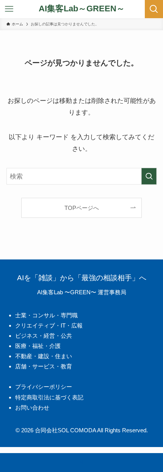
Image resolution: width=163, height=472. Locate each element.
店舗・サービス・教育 (43, 366)
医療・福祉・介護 (38, 346)
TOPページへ (81, 208)
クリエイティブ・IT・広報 (49, 325)
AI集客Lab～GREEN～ (82, 9)
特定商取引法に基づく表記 (49, 397)
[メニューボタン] (9, 9)
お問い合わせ (32, 407)
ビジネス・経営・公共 (43, 335)
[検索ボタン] (154, 9)
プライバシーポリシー (43, 387)
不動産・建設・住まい (43, 356)
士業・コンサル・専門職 (46, 315)
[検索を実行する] (149, 176)
